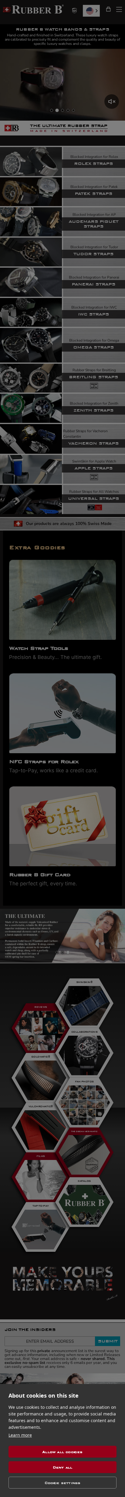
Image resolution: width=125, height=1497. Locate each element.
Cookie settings (63, 1483)
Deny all (63, 1467)
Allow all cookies (62, 1452)
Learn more (20, 1435)
